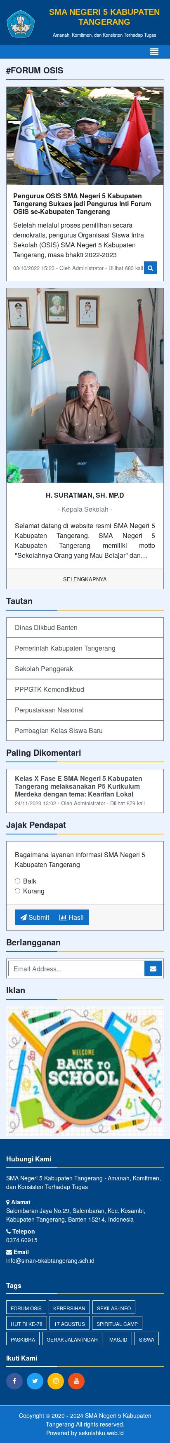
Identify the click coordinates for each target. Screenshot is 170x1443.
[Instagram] (57, 1381)
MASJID (118, 1339)
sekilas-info (114, 1307)
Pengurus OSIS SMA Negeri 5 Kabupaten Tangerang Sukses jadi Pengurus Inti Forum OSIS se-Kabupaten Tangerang (82, 203)
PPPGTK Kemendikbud (49, 689)
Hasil (75, 917)
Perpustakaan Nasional (49, 709)
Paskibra (23, 1339)
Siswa (146, 1339)
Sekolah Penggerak (44, 668)
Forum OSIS (26, 1307)
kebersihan (69, 1307)
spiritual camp (117, 1323)
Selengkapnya (85, 579)
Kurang (34, 890)
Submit (38, 917)
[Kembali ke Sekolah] (85, 1071)
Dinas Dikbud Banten (46, 627)
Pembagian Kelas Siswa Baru (59, 730)
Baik (29, 881)
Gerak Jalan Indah (72, 1339)
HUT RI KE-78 (26, 1323)
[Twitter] (37, 1381)
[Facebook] (16, 1381)
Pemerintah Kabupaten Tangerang (65, 648)
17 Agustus (69, 1323)
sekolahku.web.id (101, 1433)
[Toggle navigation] (154, 51)
